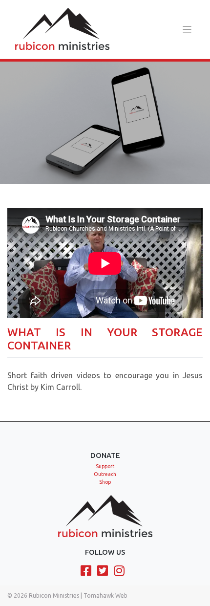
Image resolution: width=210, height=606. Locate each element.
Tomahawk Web (105, 595)
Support (105, 466)
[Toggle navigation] (187, 29)
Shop (105, 482)
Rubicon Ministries (54, 595)
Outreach (105, 474)
